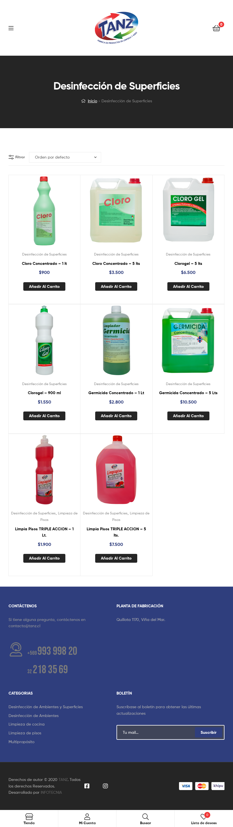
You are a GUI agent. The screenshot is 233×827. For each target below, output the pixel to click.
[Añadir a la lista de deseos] (30, 214)
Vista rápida (58, 214)
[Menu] (14, 27)
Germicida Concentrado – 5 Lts (188, 392)
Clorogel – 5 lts (188, 263)
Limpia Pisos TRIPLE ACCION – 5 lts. (116, 532)
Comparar (44, 214)
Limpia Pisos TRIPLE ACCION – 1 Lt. (44, 532)
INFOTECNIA (51, 792)
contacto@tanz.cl (24, 625)
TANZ (63, 779)
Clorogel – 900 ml (44, 392)
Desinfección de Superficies (44, 254)
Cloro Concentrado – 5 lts (116, 263)
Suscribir (209, 732)
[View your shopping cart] (216, 27)
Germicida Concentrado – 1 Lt (116, 392)
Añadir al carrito (44, 286)
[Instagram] (105, 786)
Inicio (92, 100)
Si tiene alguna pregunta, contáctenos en (47, 619)
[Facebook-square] (86, 786)
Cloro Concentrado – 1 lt (44, 263)
